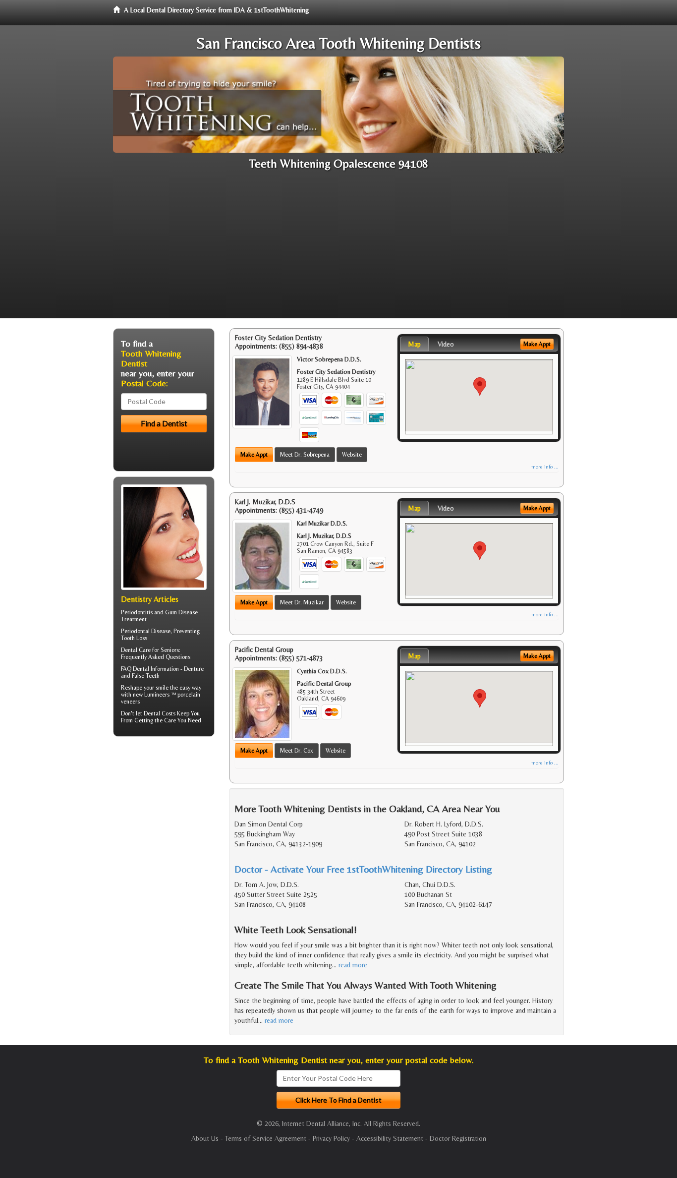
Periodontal (135, 631)
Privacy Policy (331, 1138)
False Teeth (146, 675)
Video (446, 344)
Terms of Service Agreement (265, 1138)
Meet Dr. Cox (296, 750)
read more (352, 965)
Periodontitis (137, 612)
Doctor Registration (458, 1138)
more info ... (545, 467)
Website (352, 454)
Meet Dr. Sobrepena (305, 454)
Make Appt (254, 454)
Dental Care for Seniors (150, 650)
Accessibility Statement (389, 1138)
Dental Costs (159, 713)
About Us (205, 1138)
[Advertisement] (338, 248)
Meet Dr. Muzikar (302, 602)
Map (414, 344)
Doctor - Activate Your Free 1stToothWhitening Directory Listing (363, 869)
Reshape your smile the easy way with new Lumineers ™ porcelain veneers (161, 694)
